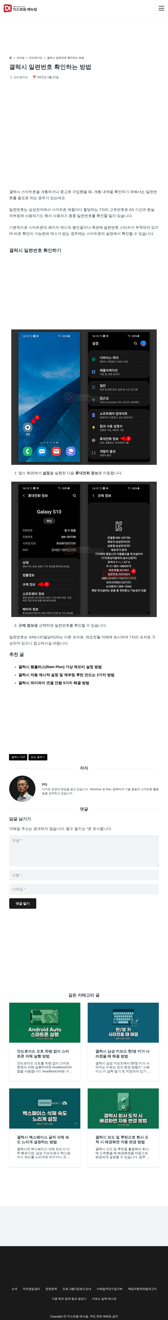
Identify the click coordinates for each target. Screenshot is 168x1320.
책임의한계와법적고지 (142, 1288)
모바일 (21, 57)
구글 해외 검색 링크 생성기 (69, 1298)
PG (44, 784)
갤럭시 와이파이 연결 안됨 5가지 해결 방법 (53, 683)
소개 (14, 1288)
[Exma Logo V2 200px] (20, 8)
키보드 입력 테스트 (104, 1298)
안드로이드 (35, 57)
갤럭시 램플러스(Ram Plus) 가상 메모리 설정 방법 (60, 667)
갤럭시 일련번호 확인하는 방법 (65, 57)
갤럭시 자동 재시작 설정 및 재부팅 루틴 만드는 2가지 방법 (66, 675)
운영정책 (51, 1288)
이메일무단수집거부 (110, 1288)
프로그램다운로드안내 (76, 1288)
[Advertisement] (84, 150)
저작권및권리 (31, 1288)
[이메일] (25, 789)
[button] (161, 8)
